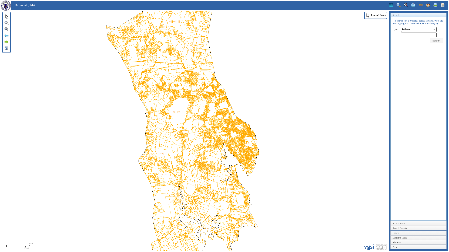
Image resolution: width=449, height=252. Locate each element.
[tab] (418, 15)
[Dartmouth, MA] (6, 10)
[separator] (1, 131)
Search (436, 40)
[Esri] (381, 247)
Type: (396, 29)
